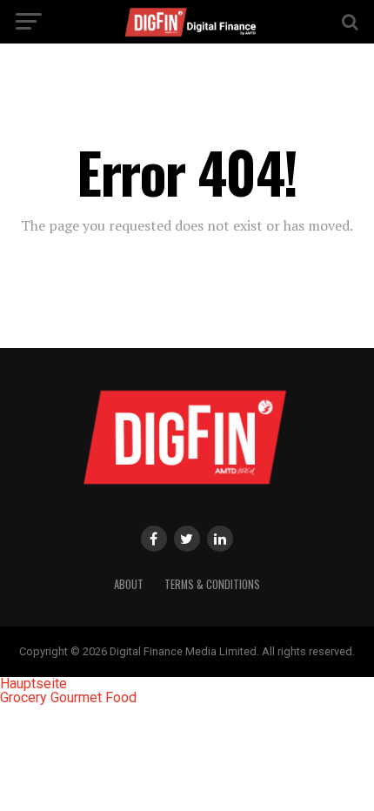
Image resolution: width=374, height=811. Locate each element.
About (129, 584)
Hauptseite (33, 683)
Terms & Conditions (212, 584)
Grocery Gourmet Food (68, 697)
